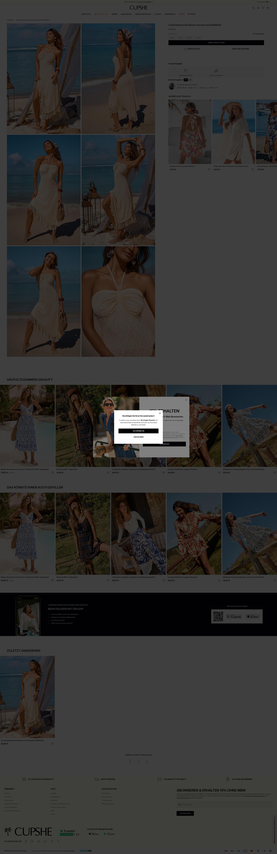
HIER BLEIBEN (138, 437)
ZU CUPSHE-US (138, 431)
